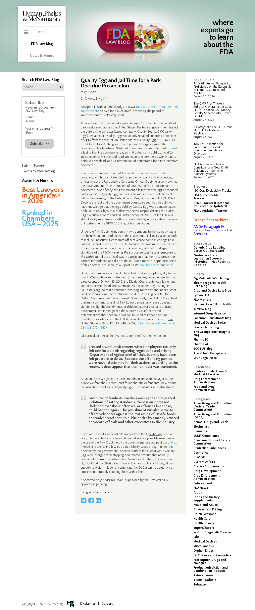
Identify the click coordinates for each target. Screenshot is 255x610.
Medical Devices (205, 541)
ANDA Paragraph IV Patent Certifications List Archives (212, 230)
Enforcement (202, 483)
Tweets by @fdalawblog (38, 171)
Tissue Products (204, 580)
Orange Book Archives (210, 220)
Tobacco (199, 584)
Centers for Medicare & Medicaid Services (210, 372)
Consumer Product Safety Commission (211, 442)
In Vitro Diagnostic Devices (212, 532)
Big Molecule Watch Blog (211, 278)
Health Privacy (203, 523)
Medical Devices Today (210, 322)
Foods (197, 492)
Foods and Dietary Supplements (206, 498)
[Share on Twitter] (83, 500)
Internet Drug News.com (211, 313)
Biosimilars (201, 426)
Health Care (202, 518)
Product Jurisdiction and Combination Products (210, 569)
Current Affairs (204, 462)
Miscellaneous (203, 546)
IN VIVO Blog (202, 309)
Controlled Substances (209, 448)
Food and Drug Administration (204, 388)
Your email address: (39, 128)
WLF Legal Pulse (205, 358)
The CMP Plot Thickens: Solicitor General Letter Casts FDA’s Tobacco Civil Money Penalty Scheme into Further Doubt (212, 110)
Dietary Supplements (208, 466)
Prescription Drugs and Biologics (209, 561)
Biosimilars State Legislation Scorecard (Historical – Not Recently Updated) (211, 260)
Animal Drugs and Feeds (210, 422)
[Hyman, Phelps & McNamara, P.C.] (42, 21)
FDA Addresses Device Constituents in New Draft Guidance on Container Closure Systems (210, 169)
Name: (29, 117)
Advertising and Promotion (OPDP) (212, 415)
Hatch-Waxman (204, 514)
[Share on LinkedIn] (98, 500)
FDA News (200, 488)
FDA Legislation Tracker (210, 210)
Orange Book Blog (206, 327)
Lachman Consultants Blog (212, 318)
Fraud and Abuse (205, 505)
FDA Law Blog (42, 44)
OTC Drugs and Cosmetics (212, 555)
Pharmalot (200, 344)
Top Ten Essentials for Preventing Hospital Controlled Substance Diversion (208, 148)
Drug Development (207, 471)
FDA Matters (202, 300)
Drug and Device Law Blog (212, 290)
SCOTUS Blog (203, 349)
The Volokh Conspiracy (209, 353)
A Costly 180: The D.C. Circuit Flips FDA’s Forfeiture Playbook (212, 130)
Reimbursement (205, 575)
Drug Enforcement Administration (206, 380)
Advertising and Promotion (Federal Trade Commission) (212, 406)
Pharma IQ (200, 339)
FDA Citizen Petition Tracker (207, 196)
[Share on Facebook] (91, 500)
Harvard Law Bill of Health (212, 304)
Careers (107, 603)
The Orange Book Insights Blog (211, 333)
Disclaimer (87, 603)
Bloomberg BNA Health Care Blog (209, 284)
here (173, 148)
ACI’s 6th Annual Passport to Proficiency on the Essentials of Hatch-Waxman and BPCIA (212, 88)
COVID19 (199, 457)
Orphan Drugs (203, 550)
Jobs (196, 537)
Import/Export (203, 528)
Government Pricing (207, 509)
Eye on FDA (201, 295)
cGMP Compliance (206, 436)
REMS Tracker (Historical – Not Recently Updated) (212, 204)
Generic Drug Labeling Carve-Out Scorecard (209, 249)
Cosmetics (200, 452)
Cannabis (200, 431)
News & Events (42, 56)
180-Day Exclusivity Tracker (213, 190)
